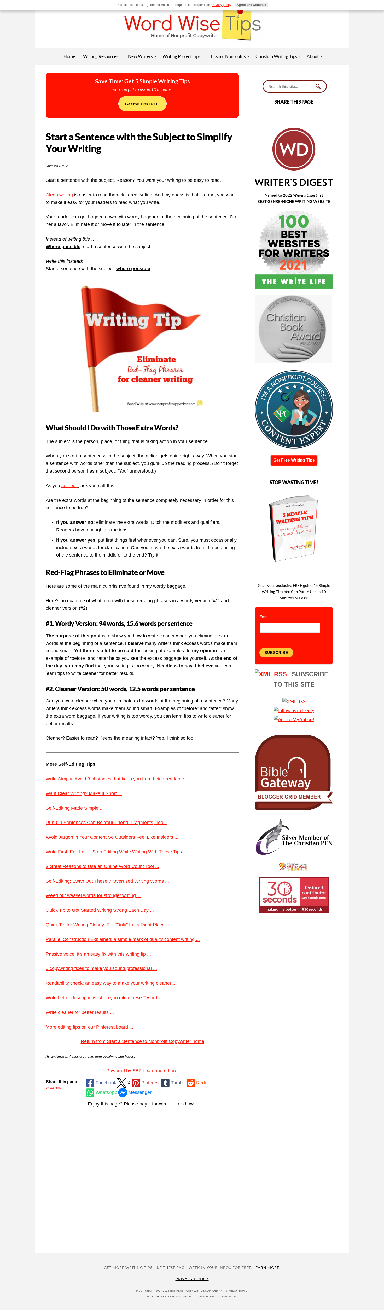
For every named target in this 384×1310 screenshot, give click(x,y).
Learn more (266, 1267)
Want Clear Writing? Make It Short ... (84, 793)
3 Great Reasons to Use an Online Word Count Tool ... (102, 866)
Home (69, 56)
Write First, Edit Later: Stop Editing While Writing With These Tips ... (116, 851)
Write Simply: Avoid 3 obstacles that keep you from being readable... (117, 778)
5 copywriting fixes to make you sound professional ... (101, 968)
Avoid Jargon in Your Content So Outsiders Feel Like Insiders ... (112, 837)
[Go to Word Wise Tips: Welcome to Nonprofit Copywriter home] (192, 46)
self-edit (69, 485)
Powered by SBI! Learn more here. (142, 1070)
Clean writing (59, 194)
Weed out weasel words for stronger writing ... (93, 895)
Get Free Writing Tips (294, 460)
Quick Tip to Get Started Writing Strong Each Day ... (100, 910)
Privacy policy (221, 5)
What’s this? (53, 1087)
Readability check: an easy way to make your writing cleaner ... (111, 983)
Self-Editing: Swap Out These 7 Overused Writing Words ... (107, 881)
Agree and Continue (251, 5)
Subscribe (276, 652)
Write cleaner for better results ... (80, 1012)
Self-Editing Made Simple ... (75, 808)
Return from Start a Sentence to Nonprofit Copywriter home (142, 1041)
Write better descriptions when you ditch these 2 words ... (105, 997)
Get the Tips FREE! (142, 103)
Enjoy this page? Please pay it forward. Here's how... (142, 1104)
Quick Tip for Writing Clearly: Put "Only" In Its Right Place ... (108, 924)
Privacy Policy (192, 1279)
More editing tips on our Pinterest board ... (89, 1027)
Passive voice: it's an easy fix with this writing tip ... (98, 954)
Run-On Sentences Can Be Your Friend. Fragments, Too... (106, 822)
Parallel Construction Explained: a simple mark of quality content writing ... (123, 939)
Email (264, 617)
